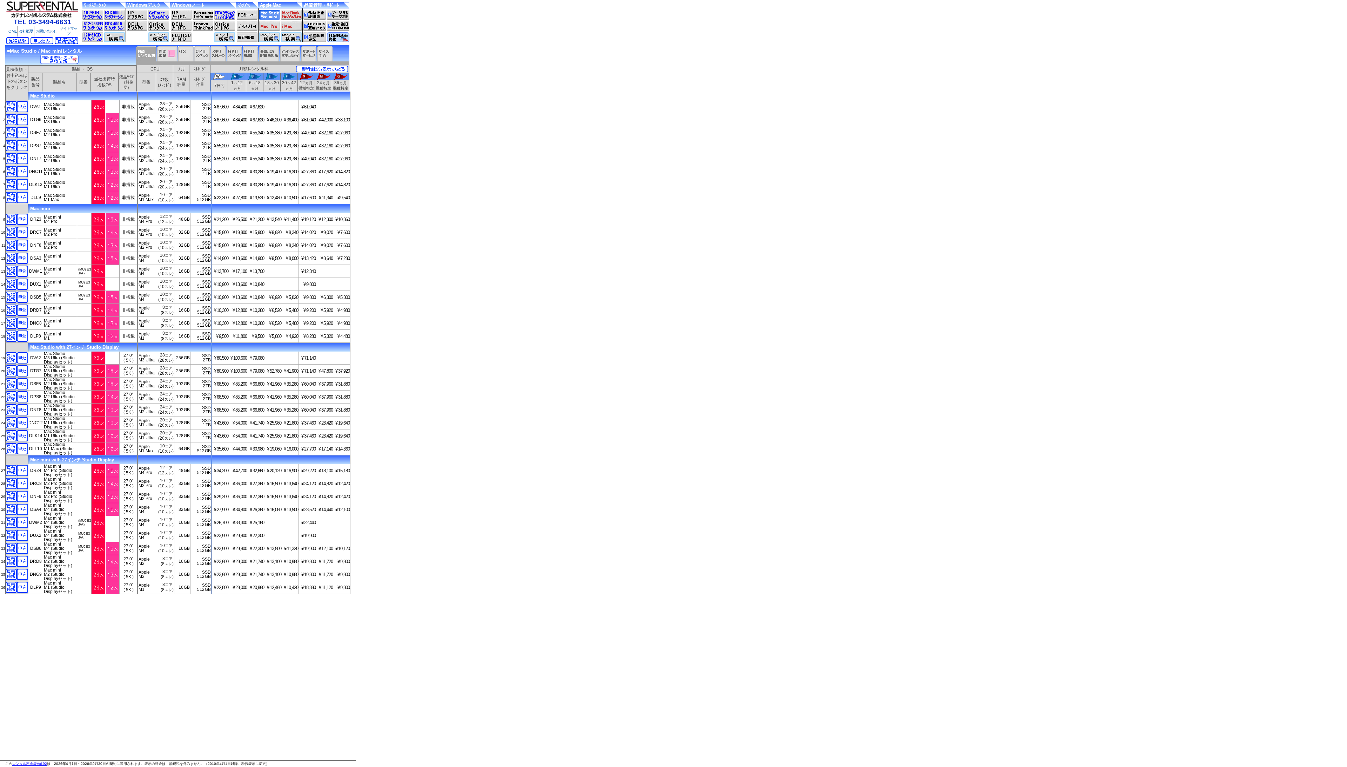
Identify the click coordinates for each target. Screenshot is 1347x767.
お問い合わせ (46, 31)
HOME (11, 31)
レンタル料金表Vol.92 (29, 764)
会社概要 (26, 31)
